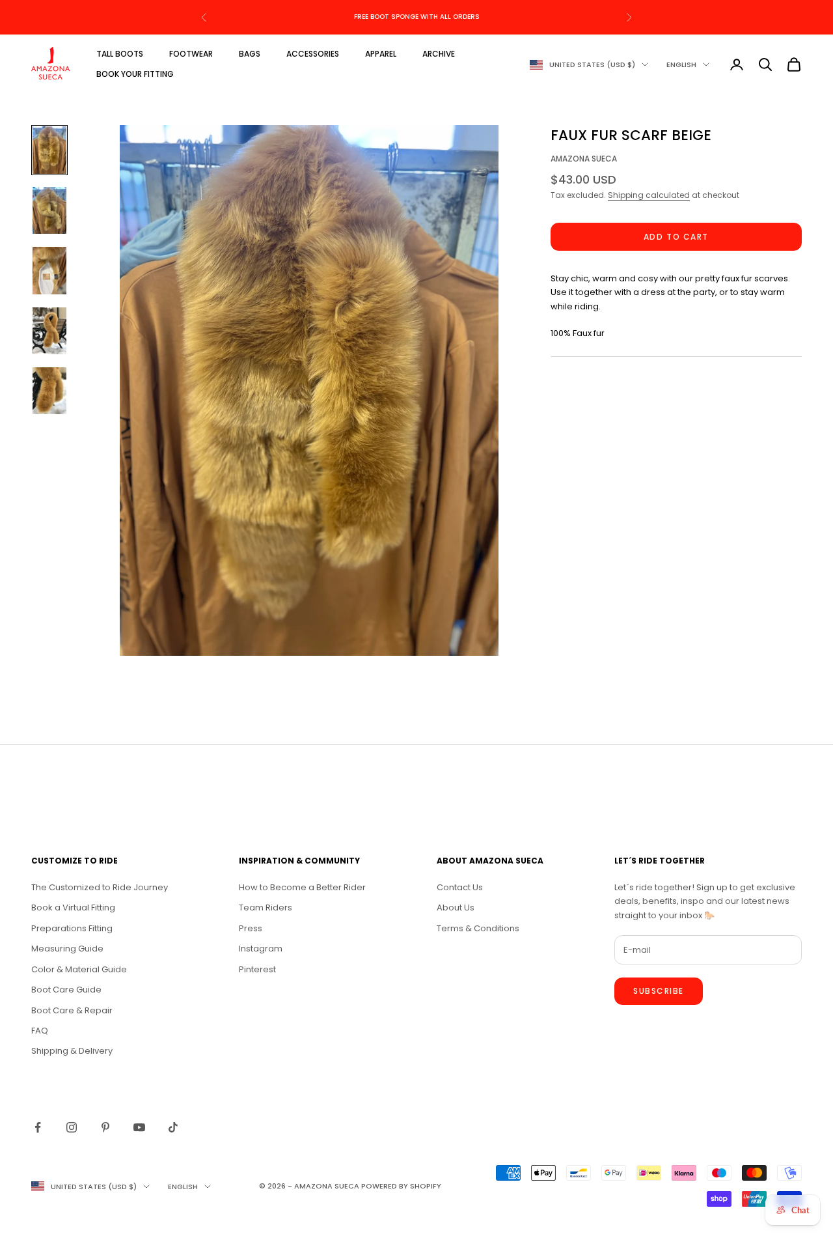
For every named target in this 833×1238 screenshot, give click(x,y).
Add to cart (676, 236)
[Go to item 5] (49, 390)
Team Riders (265, 907)
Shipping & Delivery (72, 1051)
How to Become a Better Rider (302, 887)
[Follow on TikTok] (173, 1127)
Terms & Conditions (478, 928)
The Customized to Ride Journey (99, 887)
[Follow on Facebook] (37, 1127)
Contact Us (460, 887)
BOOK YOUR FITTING (135, 73)
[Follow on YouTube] (139, 1127)
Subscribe (658, 990)
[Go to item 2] (49, 210)
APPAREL (380, 53)
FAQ (39, 1030)
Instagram (260, 948)
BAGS (249, 53)
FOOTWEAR (191, 53)
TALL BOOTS (119, 53)
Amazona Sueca (584, 158)
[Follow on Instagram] (71, 1127)
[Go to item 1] (49, 150)
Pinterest (257, 969)
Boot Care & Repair (72, 1010)
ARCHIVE (438, 53)
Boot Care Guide (66, 989)
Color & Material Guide (79, 969)
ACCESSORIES (312, 53)
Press (250, 928)
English (681, 64)
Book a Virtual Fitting (73, 907)
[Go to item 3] (49, 270)
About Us (455, 907)
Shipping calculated (649, 195)
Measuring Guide (67, 948)
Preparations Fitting (72, 928)
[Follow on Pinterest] (105, 1127)
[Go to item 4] (49, 331)
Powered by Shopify (401, 1186)
